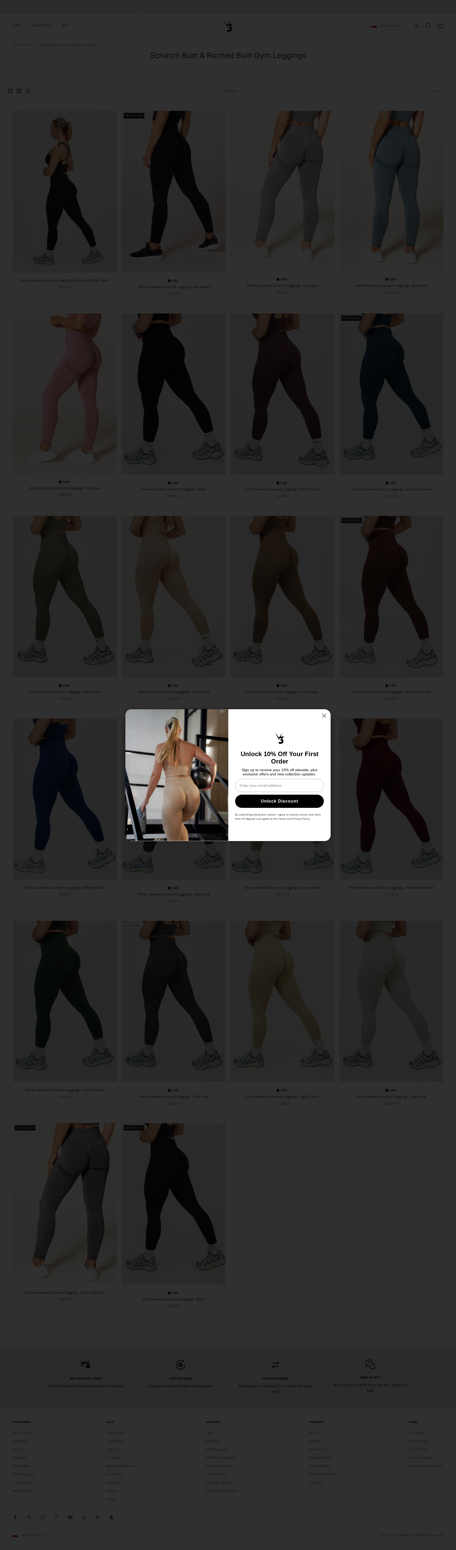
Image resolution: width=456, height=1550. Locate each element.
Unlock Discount (279, 801)
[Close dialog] (324, 715)
